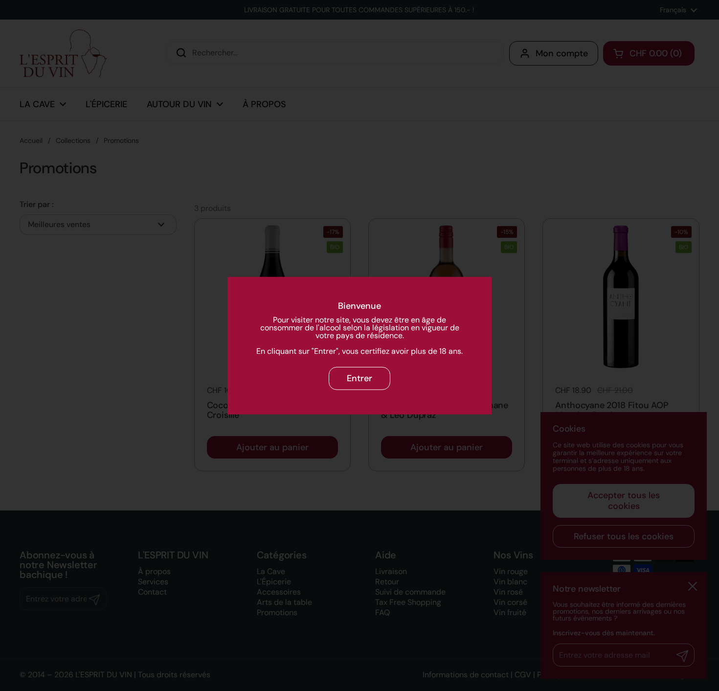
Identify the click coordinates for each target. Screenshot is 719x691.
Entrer (359, 378)
